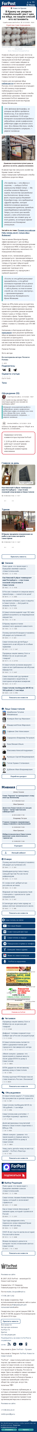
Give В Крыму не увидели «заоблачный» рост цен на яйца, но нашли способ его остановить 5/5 (9, 377)
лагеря (30, 529)
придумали (7, 333)
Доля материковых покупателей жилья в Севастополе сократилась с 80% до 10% (18, 1125)
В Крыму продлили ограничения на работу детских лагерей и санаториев (17, 536)
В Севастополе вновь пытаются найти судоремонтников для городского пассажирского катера (17, 1044)
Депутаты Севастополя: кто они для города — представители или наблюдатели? (17, 810)
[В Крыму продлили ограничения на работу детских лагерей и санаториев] (18, 512)
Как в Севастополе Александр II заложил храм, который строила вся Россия (18, 1211)
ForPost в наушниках (17, 961)
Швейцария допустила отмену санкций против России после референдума (16, 873)
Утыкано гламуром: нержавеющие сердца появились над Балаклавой (16, 823)
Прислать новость (18, 557)
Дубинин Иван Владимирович (20, 769)
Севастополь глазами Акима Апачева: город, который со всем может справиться (18, 1200)
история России (27, 483)
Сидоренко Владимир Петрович (20, 738)
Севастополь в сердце (17, 938)
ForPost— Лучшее (24, 1349)
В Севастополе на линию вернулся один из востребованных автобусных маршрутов (18, 667)
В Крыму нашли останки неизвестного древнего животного (17, 625)
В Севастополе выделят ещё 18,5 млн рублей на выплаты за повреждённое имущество (18, 614)
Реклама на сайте (8, 1274)
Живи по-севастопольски (18, 955)
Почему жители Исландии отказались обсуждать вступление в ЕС (18, 634)
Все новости (6, 1325)
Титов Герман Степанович (18, 763)
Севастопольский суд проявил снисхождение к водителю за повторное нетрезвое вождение (16, 678)
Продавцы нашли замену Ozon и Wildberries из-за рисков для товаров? (16, 655)
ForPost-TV (5, 1330)
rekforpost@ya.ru (8, 1414)
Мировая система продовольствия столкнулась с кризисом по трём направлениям (17, 894)
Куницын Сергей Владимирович (20, 757)
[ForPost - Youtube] (21, 1345)
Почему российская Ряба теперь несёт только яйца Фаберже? (18, 232)
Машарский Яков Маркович (18, 725)
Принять (26, 1430)
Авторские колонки (9, 1327)
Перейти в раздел (18, 776)
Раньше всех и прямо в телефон (21, 944)
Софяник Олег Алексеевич (18, 731)
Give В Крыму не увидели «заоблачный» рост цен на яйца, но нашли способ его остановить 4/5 (8, 377)
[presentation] (5, 500)
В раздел (18, 846)
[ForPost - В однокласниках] (26, 1345)
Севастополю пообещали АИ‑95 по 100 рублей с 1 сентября (18, 689)
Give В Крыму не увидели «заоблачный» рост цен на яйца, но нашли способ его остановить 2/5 (4, 377)
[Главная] (8, 3)
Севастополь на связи (14, 920)
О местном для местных (18, 932)
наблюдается (7, 83)
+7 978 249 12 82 (7, 1296)
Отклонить (9, 1430)
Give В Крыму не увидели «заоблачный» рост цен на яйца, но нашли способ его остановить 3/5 (6, 377)
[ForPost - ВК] (14, 1345)
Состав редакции (8, 1334)
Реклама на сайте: (8, 1403)
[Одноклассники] (9, 369)
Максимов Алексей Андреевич (20, 750)
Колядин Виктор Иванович (18, 719)
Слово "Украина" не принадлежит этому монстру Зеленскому (18, 796)
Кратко (4, 1332)
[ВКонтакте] (4, 369)
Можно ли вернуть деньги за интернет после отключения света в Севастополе (18, 1243)
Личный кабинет (19, 853)
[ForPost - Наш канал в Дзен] (30, 1345)
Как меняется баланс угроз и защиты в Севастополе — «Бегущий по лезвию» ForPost (18, 603)
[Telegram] (14, 369)
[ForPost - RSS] (9, 1345)
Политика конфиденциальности (10, 1426)
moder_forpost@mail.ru (15, 1292)
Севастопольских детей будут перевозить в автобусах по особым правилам (18, 644)
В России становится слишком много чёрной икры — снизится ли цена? (18, 593)
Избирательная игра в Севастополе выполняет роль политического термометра (17, 836)
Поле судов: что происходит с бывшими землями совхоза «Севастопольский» (15, 568)
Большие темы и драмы (17, 949)
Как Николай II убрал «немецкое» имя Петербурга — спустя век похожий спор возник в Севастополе (18, 490)
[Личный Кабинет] (28, 2)
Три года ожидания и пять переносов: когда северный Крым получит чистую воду (17, 1223)
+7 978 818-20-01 (8, 1410)
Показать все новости (18, 697)
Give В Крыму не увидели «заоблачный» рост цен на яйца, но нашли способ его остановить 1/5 (2, 377)
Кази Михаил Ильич (15, 744)
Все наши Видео (14, 926)
